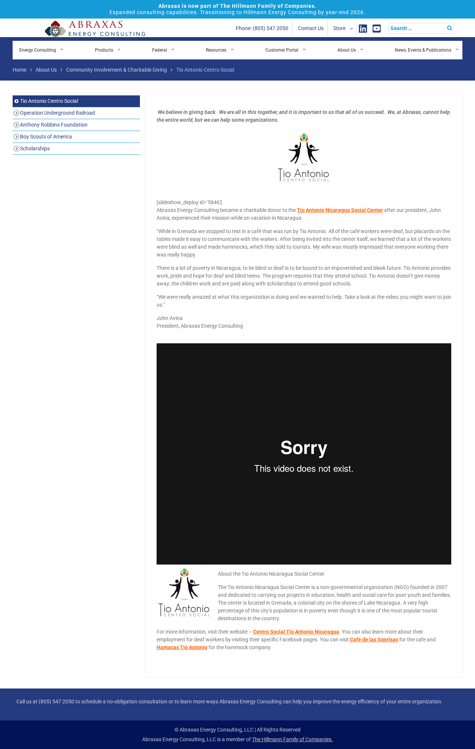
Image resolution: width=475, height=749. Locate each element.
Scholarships (35, 148)
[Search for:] (423, 28)
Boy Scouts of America (46, 137)
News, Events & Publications (423, 50)
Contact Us (311, 28)
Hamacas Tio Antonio (182, 647)
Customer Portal (281, 50)
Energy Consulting (37, 50)
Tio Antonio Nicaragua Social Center (340, 210)
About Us (346, 50)
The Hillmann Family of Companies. (292, 739)
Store (339, 28)
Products (104, 50)
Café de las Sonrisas (374, 639)
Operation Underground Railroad (57, 113)
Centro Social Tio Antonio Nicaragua (296, 632)
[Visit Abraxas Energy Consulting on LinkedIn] (363, 28)
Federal (159, 50)
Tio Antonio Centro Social (49, 101)
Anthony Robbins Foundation (54, 125)
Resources (216, 50)
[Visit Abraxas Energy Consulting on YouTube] (376, 28)
